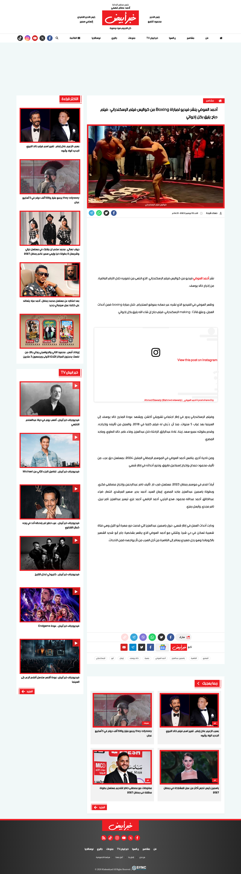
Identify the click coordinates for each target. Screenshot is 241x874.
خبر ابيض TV (152, 38)
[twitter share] (106, 213)
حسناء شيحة (212, 213)
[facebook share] (114, 213)
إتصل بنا (131, 857)
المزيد (102, 807)
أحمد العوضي (201, 278)
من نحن (142, 857)
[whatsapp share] (99, 213)
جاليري (114, 38)
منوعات (131, 38)
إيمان (121, 658)
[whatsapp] (124, 637)
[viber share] (91, 213)
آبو (112, 658)
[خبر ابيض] (120, 17)
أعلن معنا (119, 857)
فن (206, 38)
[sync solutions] (139, 869)
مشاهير (190, 38)
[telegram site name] (132, 647)
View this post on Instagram (197, 360)
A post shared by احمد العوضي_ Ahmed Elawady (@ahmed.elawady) (179, 400)
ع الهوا (172, 38)
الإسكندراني (100, 658)
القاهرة (194, 658)
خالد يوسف (134, 658)
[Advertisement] (120, 69)
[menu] (57, 38)
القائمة (73, 38)
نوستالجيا (96, 38)
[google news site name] (162, 647)
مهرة (147, 658)
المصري (205, 658)
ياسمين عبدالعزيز (178, 658)
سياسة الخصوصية (103, 857)
